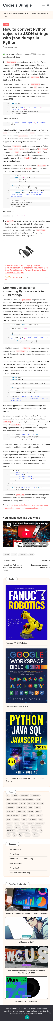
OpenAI (9, 823)
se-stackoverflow (23, 831)
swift (8, 835)
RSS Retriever (11, 831)
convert (6, 554)
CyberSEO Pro (21, 807)
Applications (24, 795)
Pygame (17, 827)
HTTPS (39, 815)
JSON (14, 554)
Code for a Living (12, 803)
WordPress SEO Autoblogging (21, 859)
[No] (50, 1013)
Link (40, 819)
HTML (32, 815)
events (38, 811)
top (14, 835)
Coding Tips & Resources (35, 803)
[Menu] (43, 5)
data (30, 807)
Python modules (36, 827)
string (31, 554)
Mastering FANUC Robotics (16, 643)
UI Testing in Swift (26, 942)
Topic (20, 835)
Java (8, 819)
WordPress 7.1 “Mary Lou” (26, 1001)
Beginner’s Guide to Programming (23, 799)
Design (38, 807)
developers (10, 811)
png (23, 823)
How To (24, 815)
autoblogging (35, 795)
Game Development (12, 815)
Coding (23, 803)
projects (9, 827)
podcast (30, 823)
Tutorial (28, 835)
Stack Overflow (15, 849)
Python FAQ (14, 868)
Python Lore (14, 854)
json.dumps (23, 554)
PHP (16, 823)
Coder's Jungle (17, 5)
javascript (16, 819)
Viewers (36, 835)
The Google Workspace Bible (17, 706)
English (30, 811)
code (38, 799)
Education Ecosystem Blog (19, 873)
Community (10, 807)
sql (41, 831)
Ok (27, 1017)
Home (5, 13)
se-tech (34, 831)
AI (7, 795)
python (26, 827)
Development (21, 811)
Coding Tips (26, 936)
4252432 (15, 277)
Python (6, 24)
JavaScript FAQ (15, 863)
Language (33, 819)
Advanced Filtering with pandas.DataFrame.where (26, 913)
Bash (8, 799)
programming (39, 823)
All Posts (14, 795)
